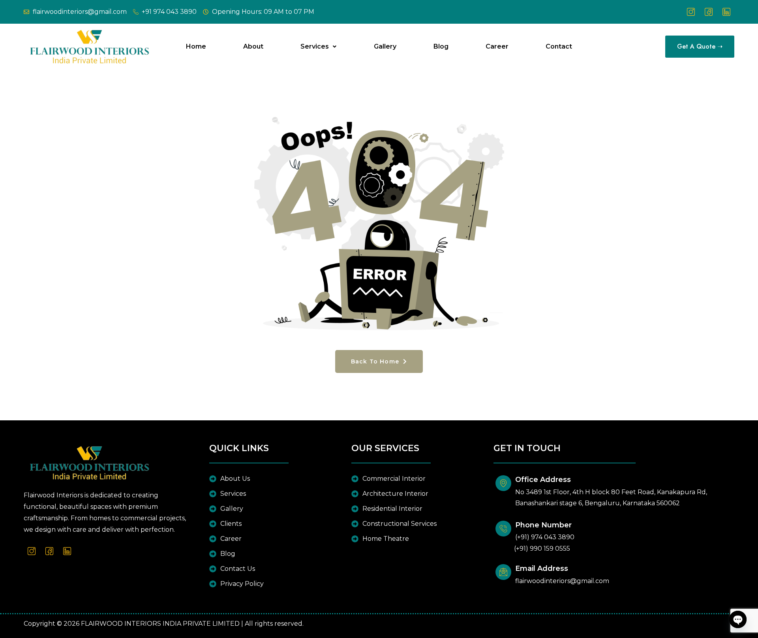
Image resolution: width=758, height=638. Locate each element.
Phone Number (543, 525)
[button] (318, 47)
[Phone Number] (503, 528)
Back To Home (376, 361)
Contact (559, 46)
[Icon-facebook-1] (709, 12)
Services (314, 46)
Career (497, 46)
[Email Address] (503, 572)
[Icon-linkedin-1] (726, 12)
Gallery (385, 46)
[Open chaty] (738, 619)
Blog (440, 46)
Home (196, 46)
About (253, 46)
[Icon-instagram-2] (691, 12)
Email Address (541, 568)
